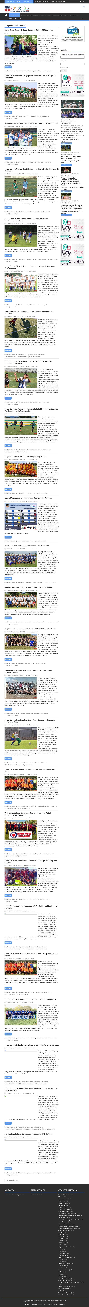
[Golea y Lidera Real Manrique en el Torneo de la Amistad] (21, 552)
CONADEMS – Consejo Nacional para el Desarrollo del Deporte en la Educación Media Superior (70, 1216)
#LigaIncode (40, 1173)
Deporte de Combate (65, 1247)
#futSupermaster (47, 622)
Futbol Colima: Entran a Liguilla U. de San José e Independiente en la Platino (31, 955)
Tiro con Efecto (63, 1207)
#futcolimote (40, 162)
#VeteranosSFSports (52, 1038)
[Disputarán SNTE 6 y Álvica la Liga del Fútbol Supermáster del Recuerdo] (21, 319)
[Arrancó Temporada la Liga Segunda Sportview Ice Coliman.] (21, 504)
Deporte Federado (14, 15)
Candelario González (29, 33)
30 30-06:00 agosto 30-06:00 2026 (70, 119)
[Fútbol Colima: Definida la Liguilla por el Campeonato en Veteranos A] (21, 1051)
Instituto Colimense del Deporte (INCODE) (71, 1282)
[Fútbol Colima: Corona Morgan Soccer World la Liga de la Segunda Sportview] (21, 868)
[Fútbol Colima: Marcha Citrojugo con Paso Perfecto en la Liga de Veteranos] (21, 83)
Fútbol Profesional (72, 15)
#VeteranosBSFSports (24, 1129)
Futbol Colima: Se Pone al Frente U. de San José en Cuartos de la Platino (30, 771)
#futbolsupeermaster (10, 994)
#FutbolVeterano (22, 212)
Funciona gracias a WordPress (33, 1304)
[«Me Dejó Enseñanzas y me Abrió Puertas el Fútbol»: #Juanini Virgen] (21, 129)
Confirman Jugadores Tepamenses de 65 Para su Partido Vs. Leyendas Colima (29, 671)
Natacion (62, 1268)
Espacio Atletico (63, 1203)
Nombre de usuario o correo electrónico (72, 54)
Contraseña (63, 61)
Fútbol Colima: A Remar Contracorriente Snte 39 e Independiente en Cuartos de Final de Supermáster (31, 410)
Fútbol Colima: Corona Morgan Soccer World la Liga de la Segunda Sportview (31, 862)
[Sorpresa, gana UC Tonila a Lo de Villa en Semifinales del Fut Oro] (21, 635)
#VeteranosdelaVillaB (36, 1129)
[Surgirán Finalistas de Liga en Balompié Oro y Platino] (21, 462)
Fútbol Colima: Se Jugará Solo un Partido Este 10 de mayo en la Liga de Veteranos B (31, 1089)
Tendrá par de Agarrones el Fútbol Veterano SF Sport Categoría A (30, 999)
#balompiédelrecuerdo (23, 854)
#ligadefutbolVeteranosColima (34, 212)
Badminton (63, 1259)
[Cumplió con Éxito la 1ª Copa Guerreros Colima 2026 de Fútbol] (21, 36)
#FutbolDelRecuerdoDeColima (33, 259)
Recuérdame (66, 67)
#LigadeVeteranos (44, 116)
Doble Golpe (62, 1201)
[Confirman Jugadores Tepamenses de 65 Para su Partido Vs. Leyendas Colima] (21, 678)
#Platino (14, 808)
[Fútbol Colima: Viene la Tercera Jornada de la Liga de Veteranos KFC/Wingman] (21, 274)
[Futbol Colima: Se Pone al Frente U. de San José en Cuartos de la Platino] (21, 777)
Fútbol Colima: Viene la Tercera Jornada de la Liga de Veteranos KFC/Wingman (30, 267)
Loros (60, 1291)
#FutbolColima (21, 116)
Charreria (61, 1243)
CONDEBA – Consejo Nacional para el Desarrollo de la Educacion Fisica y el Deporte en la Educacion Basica (70, 1226)
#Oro (45, 663)
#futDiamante (39, 582)
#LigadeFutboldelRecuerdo (27, 949)
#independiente (50, 854)
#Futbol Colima (21, 259)
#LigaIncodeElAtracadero (36, 402)
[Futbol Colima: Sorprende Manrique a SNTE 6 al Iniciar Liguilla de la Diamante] (21, 914)
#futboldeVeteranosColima (32, 116)
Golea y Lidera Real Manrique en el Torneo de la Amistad (27, 546)
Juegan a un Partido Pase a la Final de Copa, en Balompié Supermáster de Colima (27, 220)
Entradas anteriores (12, 1180)
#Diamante (44, 763)
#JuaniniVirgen (47, 162)
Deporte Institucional (39, 15)
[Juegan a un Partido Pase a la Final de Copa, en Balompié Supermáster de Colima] (21, 226)
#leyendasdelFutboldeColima (34, 713)
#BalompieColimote (23, 162)
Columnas (63, 15)
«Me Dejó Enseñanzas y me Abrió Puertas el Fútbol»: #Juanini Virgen (31, 123)
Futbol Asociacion (10, 71)
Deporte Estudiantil (26, 15)
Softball (61, 1272)
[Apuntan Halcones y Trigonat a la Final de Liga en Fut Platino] (21, 593)
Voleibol (61, 1276)
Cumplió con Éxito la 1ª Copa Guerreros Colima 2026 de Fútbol (29, 30)
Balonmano (62, 1238)
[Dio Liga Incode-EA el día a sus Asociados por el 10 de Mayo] (21, 1140)
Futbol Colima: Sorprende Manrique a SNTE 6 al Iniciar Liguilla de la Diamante (31, 907)
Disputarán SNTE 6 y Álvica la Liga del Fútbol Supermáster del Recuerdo (29, 313)
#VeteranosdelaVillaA (41, 1038)
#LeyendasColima (22, 713)
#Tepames (45, 713)
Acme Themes (60, 1304)
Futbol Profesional (63, 1288)
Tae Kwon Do (64, 1255)
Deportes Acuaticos (64, 1263)
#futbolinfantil (29, 71)
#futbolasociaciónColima (33, 1081)
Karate (62, 1251)
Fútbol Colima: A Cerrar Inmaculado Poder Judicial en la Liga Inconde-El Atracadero (28, 362)
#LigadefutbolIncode (31, 1173)
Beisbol (61, 1240)
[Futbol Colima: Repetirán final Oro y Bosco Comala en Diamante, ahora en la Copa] (21, 728)
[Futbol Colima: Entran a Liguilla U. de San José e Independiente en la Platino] (21, 961)
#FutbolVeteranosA (30, 1038)
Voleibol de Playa (64, 1278)
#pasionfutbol (37, 71)
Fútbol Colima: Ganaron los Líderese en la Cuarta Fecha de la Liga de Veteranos (32, 170)
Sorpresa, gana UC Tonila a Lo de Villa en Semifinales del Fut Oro (30, 629)
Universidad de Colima (65, 1286)
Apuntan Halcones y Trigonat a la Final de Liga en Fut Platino (28, 587)
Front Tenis (63, 1261)
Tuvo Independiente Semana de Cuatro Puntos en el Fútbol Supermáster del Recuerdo (28, 814)
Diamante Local (63, 1199)
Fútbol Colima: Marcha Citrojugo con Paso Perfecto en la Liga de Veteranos (30, 77)
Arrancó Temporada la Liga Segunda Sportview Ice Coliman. (28, 498)
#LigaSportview (29, 541)
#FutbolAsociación (22, 1081)
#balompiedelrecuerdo (23, 763)
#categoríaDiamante (23, 947)
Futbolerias (62, 1205)
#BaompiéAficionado (35, 763)
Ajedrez (61, 1232)
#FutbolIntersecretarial (23, 402)
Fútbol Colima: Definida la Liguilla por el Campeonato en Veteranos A (32, 1045)
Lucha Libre (63, 1253)
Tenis (60, 1274)
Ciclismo (61, 1245)
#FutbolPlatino (47, 992)
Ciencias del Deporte (53, 15)
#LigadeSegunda (30, 899)
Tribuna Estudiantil (64, 1209)
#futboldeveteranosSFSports (26, 1084)
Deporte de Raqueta (65, 1257)
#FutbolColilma (32, 162)
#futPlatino (39, 622)
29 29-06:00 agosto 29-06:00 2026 (70, 174)
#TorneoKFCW (46, 212)
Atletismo (61, 1234)
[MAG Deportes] (6, 15)
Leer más (8, 67)
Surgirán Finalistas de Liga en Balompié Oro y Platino (25, 457)
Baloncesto (62, 1236)
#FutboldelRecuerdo (39, 354)
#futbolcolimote (30, 354)
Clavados (62, 1265)
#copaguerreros (22, 71)
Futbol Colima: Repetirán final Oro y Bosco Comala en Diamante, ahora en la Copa (30, 721)
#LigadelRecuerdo (46, 259)
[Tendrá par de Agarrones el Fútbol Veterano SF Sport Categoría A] (21, 1005)
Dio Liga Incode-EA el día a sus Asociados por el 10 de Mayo (28, 1134)
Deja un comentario (49, 71)
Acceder (63, 71)
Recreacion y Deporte (15, 18)
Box (61, 1249)
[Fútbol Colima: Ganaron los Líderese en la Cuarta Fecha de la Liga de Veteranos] (21, 177)
